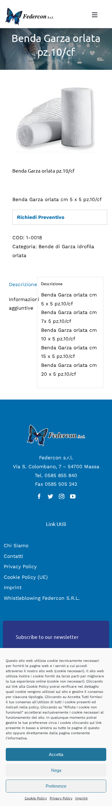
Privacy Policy (61, 798)
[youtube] (73, 496)
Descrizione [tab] (21, 284)
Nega (56, 770)
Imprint (81, 798)
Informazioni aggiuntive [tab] (21, 303)
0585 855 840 (61, 475)
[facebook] (39, 496)
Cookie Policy (36, 798)
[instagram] (61, 496)
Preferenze (56, 786)
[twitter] (50, 496)
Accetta (56, 754)
